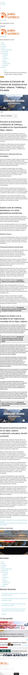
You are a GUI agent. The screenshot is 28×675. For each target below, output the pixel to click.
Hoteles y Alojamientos (7, 49)
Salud (4, 60)
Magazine (5, 61)
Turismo (5, 56)
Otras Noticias (5, 53)
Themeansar (3, 659)
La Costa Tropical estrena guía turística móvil (13, 545)
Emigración (5, 65)
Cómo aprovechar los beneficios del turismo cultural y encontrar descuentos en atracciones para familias (13, 653)
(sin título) (4, 614)
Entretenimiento (6, 63)
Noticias (3, 44)
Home (3, 2)
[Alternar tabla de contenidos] (14, 116)
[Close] (0, 672)
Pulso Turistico (3, 20)
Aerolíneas (4, 46)
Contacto (4, 4)
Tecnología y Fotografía (9, 541)
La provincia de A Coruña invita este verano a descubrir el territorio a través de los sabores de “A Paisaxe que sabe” (13, 537)
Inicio (3, 42)
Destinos (3, 48)
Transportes (5, 58)
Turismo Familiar (4, 622)
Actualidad (5, 55)
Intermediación (5, 51)
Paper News (17, 658)
